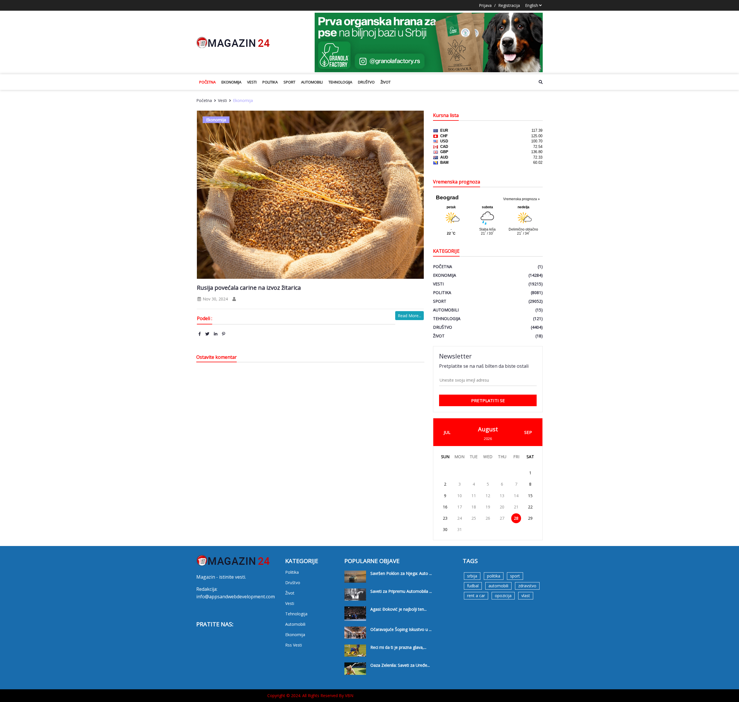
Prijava (485, 5)
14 (516, 495)
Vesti (252, 82)
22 (530, 507)
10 (459, 495)
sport (515, 576)
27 (502, 518)
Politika (270, 82)
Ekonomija (231, 82)
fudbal (473, 585)
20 (502, 507)
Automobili (312, 82)
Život (385, 82)
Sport (289, 82)
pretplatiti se (488, 400)
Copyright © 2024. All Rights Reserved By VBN (310, 695)
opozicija (503, 595)
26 (488, 518)
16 (445, 507)
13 (502, 495)
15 (530, 495)
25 (473, 518)
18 (473, 507)
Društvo (366, 82)
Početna (207, 82)
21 (516, 507)
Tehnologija (340, 82)
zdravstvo (527, 585)
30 (445, 529)
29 (530, 518)
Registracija (509, 5)
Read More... (409, 315)
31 (459, 529)
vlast (525, 595)
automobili (498, 585)
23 (445, 518)
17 (459, 507)
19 (488, 507)
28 (516, 518)
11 (473, 495)
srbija (472, 576)
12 (488, 495)
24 (459, 518)
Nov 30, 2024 (214, 299)
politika (493, 576)
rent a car (476, 595)
